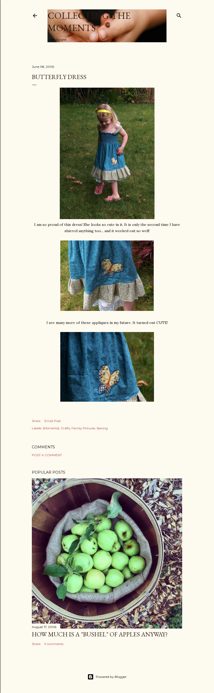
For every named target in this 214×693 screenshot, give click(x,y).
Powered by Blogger (111, 677)
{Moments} (51, 428)
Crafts (65, 428)
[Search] (179, 14)
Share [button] (36, 421)
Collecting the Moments (88, 21)
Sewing (102, 428)
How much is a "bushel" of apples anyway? (100, 634)
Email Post (52, 421)
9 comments (53, 644)
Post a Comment (47, 455)
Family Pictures (83, 428)
